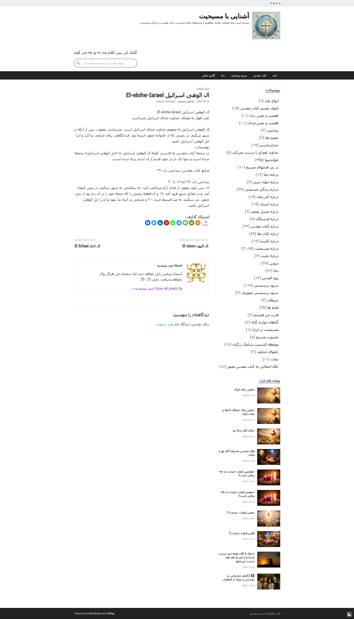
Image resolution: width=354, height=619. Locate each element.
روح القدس (270, 278)
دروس (274, 263)
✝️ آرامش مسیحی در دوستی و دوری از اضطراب (238, 577)
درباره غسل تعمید (264, 211)
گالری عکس (208, 75)
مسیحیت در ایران (265, 329)
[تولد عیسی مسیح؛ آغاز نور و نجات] (268, 452)
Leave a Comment (165, 101)
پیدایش (272, 130)
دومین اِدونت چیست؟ (240, 512)
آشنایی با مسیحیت (224, 15)
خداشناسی (269, 145)
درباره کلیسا (269, 241)
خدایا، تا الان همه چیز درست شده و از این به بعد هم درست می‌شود (236, 557)
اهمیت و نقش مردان (262, 123)
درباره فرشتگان (267, 218)
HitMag (110, 613)
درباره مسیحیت (202, 88)
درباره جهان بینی (265, 182)
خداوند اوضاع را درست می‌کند (255, 152)
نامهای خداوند (267, 351)
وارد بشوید (165, 324)
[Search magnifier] (78, 63)
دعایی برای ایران (244, 389)
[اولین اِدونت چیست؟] (268, 534)
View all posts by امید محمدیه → (156, 288)
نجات (274, 359)
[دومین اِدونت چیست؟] (268, 513)
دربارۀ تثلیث (269, 255)
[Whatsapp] (173, 223)
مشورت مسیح (267, 337)
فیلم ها (272, 307)
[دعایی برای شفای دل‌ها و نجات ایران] (268, 411)
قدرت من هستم (266, 314)
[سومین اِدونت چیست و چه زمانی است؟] (268, 493)
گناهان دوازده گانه (264, 322)
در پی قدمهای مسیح (262, 167)
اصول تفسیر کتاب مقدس (259, 108)
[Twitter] (154, 223)
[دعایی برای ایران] (268, 390)
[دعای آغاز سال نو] (268, 431)
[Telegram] (179, 223)
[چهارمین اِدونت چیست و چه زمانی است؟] (268, 472)
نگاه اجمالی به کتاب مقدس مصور (253, 366)
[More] (198, 223)
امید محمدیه (184, 101)
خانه (275, 75)
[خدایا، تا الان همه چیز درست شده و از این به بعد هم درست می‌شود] (268, 554)
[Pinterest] (166, 223)
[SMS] (185, 223)
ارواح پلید (271, 100)
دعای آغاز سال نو (243, 430)
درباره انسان (269, 204)
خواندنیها (271, 159)
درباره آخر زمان (267, 196)
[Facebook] (147, 223)
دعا (223, 75)
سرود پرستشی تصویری (260, 292)
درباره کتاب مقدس (264, 226)
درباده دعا (271, 174)
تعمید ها (271, 137)
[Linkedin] (160, 223)
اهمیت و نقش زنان (264, 115)
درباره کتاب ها (267, 233)
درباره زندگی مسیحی (261, 189)
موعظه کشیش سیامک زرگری (255, 344)
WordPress (94, 613)
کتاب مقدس (259, 75)
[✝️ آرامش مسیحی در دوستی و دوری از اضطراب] (268, 576)
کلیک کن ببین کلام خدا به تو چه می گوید (105, 52)
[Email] (191, 223)
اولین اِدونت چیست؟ (241, 533)
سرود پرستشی (239, 75)
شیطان (272, 300)
